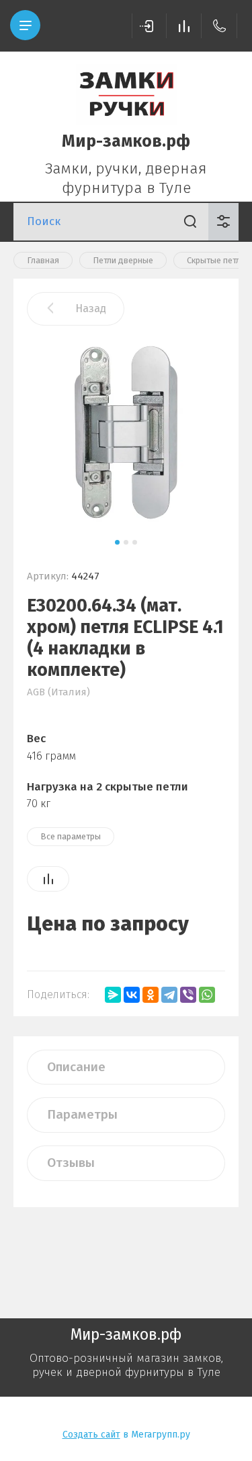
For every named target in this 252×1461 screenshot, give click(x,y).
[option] (126, 433)
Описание (76, 1066)
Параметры (82, 1114)
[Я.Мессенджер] (113, 995)
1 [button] (117, 542)
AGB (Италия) (58, 692)
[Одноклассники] (150, 995)
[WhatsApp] (207, 995)
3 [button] (134, 542)
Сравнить (48, 879)
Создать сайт (91, 1434)
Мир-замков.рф (126, 141)
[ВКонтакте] (132, 995)
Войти (149, 25)
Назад (90, 308)
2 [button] (126, 542)
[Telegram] (169, 995)
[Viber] (188, 995)
